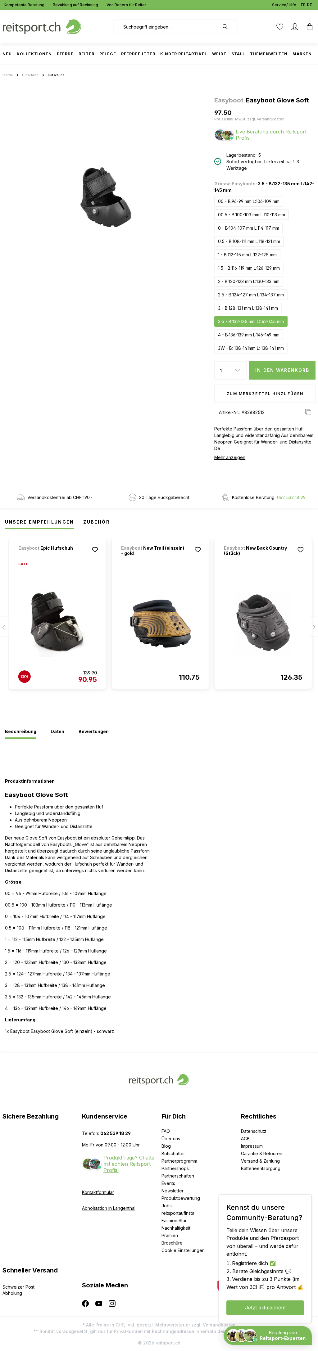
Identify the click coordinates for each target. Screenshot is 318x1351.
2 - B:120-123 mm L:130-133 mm (248, 281)
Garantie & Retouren (261, 1153)
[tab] (20, 732)
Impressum (252, 1146)
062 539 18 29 (291, 497)
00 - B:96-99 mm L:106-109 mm (248, 201)
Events (168, 1183)
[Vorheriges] (4, 627)
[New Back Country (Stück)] (263, 623)
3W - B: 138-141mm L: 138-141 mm (251, 348)
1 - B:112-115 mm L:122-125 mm (247, 254)
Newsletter (172, 1190)
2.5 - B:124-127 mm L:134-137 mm (251, 294)
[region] (106, 197)
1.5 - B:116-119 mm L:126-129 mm (249, 268)
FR (303, 4)
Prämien (169, 1235)
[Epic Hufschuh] (51, 556)
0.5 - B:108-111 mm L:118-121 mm (249, 241)
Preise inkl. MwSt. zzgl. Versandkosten (249, 119)
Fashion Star (174, 1220)
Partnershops (175, 1168)
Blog (166, 1146)
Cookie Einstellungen (183, 1250)
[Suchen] (228, 26)
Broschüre (172, 1242)
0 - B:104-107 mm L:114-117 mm (248, 228)
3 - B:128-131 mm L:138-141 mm (248, 308)
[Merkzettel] (279, 26)
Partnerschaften (177, 1175)
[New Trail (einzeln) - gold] (160, 623)
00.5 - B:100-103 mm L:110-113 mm (251, 214)
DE (309, 4)
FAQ (165, 1131)
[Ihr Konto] (294, 26)
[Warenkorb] (307, 26)
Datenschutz (253, 1131)
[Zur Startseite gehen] (42, 26)
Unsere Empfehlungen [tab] (39, 522)
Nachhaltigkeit (175, 1228)
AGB (245, 1138)
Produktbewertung (180, 1198)
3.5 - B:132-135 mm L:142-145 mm (251, 321)
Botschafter (173, 1153)
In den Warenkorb (282, 370)
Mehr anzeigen (229, 457)
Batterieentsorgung (260, 1168)
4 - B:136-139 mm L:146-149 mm (248, 334)
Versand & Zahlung (260, 1161)
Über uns (170, 1138)
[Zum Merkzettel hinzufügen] (95, 549)
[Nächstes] (313, 627)
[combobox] (166, 26)
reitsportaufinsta (177, 1213)
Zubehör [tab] (96, 522)
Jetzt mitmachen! (265, 1307)
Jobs (166, 1205)
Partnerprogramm (179, 1161)
